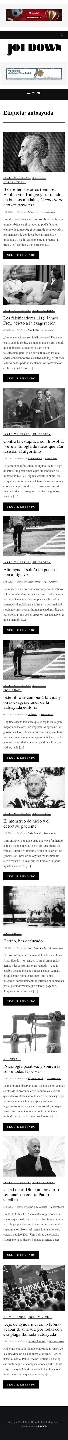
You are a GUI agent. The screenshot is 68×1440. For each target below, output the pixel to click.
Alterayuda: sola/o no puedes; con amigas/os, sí (30, 571)
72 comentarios (57, 1206)
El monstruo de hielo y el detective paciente (26, 823)
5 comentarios (47, 714)
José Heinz (32, 714)
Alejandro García (35, 1078)
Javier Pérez (33, 211)
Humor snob (15, 1317)
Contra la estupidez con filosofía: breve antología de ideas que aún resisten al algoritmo (33, 446)
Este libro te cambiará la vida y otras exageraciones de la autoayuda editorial (32, 702)
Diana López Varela (37, 947)
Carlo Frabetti (34, 581)
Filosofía (41, 434)
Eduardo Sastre (35, 458)
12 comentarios (51, 581)
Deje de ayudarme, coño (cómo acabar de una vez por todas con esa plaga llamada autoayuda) (32, 1329)
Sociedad (12, 690)
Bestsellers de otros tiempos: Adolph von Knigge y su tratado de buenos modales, (33, 196)
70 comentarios (54, 1078)
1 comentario (48, 329)
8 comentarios (50, 833)
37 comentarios (56, 947)
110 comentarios (56, 1341)
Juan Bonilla (33, 329)
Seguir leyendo (21, 255)
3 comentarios (48, 211)
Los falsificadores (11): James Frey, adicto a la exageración (30, 320)
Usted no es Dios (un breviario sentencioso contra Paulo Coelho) (31, 1194)
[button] (34, 93)
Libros (39, 178)
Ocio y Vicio (40, 1317)
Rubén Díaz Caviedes (37, 1206)
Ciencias (12, 1059)
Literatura (14, 182)
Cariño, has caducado (23, 941)
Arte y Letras (17, 178)
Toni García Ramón (37, 1341)
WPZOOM (41, 1426)
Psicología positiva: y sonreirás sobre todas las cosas (31, 1068)
